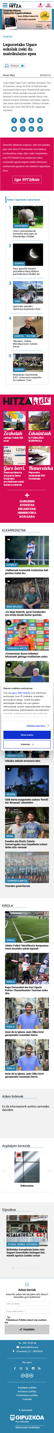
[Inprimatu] (40, 129)
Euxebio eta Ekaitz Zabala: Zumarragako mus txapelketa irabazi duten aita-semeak (26, 844)
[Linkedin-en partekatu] (31, 129)
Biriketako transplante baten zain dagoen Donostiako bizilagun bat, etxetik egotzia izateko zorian (25, 1252)
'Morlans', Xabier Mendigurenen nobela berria (25, 344)
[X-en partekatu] (23, 120)
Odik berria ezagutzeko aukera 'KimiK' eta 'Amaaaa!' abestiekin (27, 801)
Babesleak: (27, 1410)
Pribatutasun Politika (16, 1320)
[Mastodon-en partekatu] (31, 120)
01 (47, 75)
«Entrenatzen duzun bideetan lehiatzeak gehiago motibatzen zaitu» (26, 655)
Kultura (31, 336)
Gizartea (7, 37)
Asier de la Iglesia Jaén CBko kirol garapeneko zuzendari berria (24, 1033)
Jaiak (17, 301)
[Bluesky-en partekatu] (40, 120)
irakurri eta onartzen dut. (26, 1321)
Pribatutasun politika (27, 1395)
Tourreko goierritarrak (17, 885)
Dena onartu (27, 735)
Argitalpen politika (27, 1387)
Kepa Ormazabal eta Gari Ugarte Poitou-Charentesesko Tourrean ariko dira (26, 990)
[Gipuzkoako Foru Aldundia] (27, 1421)
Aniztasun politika (27, 1391)
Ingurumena (21, 226)
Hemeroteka (27, 512)
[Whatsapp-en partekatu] (23, 129)
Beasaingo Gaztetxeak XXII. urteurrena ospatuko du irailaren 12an (27, 377)
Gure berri (27, 501)
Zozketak (27, 505)
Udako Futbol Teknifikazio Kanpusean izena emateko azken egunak (27, 947)
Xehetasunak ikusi (36, 725)
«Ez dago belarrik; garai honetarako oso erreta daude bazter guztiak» (25, 613)
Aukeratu (25, 744)
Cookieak (27, 1399)
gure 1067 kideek (21, 693)
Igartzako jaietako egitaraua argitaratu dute (26, 307)
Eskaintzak (27, 509)
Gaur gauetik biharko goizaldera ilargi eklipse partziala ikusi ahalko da (26, 271)
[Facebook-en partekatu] (14, 120)
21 (50, 75)
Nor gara (27, 516)
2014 (42, 75)
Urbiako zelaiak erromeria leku (22, 760)
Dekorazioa (27, 1185)
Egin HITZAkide (27, 179)
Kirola (11, 940)
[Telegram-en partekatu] (14, 129)
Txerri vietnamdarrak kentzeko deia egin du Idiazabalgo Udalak (25, 234)
